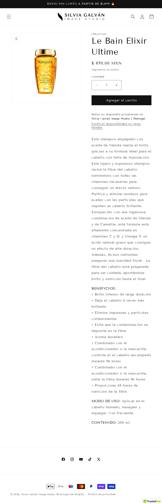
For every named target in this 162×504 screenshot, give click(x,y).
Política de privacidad (102, 494)
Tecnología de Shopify (70, 494)
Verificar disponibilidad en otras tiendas (116, 125)
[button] (9, 16)
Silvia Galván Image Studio (38, 494)
